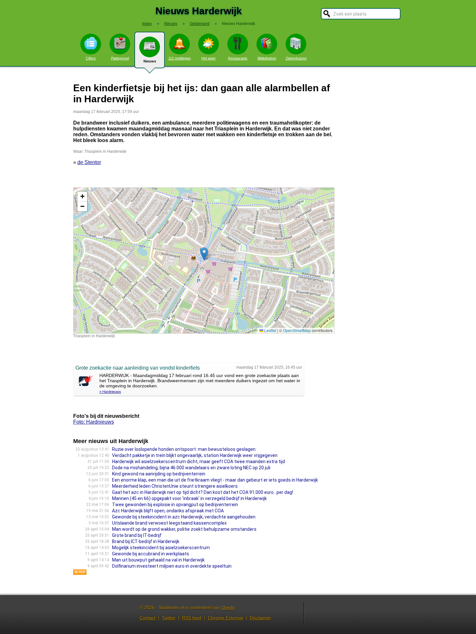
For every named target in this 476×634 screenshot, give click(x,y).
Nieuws (149, 61)
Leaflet (269, 330)
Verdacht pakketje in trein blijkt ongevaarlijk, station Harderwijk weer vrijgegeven (195, 455)
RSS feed (191, 617)
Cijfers (91, 58)
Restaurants (237, 58)
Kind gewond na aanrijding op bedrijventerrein (158, 473)
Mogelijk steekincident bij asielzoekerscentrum (161, 547)
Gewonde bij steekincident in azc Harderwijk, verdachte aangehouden (183, 516)
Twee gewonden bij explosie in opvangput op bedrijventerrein (175, 504)
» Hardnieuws (110, 392)
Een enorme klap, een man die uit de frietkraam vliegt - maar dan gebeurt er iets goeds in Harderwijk (215, 480)
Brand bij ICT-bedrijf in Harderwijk (145, 541)
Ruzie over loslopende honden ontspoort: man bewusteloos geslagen (183, 449)
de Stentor (89, 162)
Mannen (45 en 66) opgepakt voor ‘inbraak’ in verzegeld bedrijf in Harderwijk (189, 498)
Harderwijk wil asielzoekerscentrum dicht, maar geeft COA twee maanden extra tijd (198, 461)
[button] (204, 254)
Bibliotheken (266, 58)
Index (147, 23)
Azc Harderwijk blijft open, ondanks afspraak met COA (168, 510)
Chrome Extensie (225, 617)
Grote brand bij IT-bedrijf (137, 535)
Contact (147, 617)
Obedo (228, 607)
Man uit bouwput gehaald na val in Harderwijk (158, 559)
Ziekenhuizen (296, 58)
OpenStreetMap (297, 330)
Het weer (208, 58)
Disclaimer (260, 617)
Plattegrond (120, 58)
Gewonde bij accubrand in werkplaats (150, 553)
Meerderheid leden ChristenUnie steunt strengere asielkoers (175, 486)
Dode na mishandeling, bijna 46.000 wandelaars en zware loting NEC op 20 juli (191, 467)
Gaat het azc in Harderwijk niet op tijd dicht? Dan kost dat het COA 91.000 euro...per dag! (202, 492)
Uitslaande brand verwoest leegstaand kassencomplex (169, 523)
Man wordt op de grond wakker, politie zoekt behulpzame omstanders (184, 529)
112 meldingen (179, 58)
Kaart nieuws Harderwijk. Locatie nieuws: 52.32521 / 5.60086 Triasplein (203, 260)
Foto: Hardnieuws (93, 422)
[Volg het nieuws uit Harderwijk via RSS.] (80, 573)
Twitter (169, 617)
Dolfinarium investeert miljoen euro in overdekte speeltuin (172, 566)
